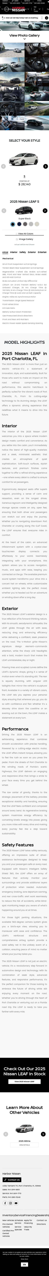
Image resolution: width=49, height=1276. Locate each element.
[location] (48, 2)
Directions (41, 1224)
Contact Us (13, 1179)
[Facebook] (5, 1203)
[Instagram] (10, 1203)
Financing (30, 1215)
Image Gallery (26, 239)
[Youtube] (16, 1203)
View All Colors (25, 233)
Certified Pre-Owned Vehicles (8, 1233)
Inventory (8, 1215)
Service (19, 1215)
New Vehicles (8, 1220)
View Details (24, 1145)
